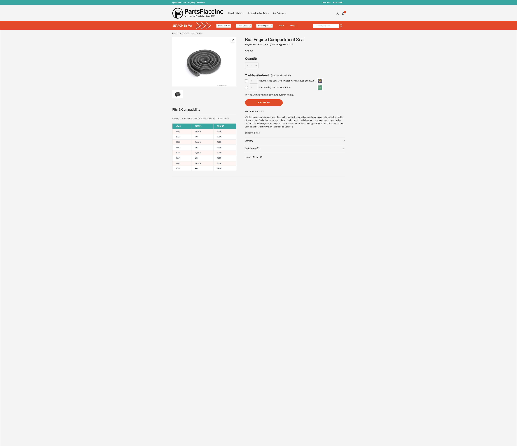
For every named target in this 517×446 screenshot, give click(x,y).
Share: (247, 157)
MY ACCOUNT (338, 3)
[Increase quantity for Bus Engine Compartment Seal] (256, 65)
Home (174, 33)
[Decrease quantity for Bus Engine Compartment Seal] (247, 65)
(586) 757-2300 (197, 2)
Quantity (251, 58)
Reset (293, 25)
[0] (342, 13)
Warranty (249, 141)
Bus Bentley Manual (269, 87)
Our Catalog (278, 13)
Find (281, 25)
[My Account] (337, 13)
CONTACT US (325, 3)
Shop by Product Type (257, 13)
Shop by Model (235, 13)
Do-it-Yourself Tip (253, 148)
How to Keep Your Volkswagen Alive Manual (281, 80)
